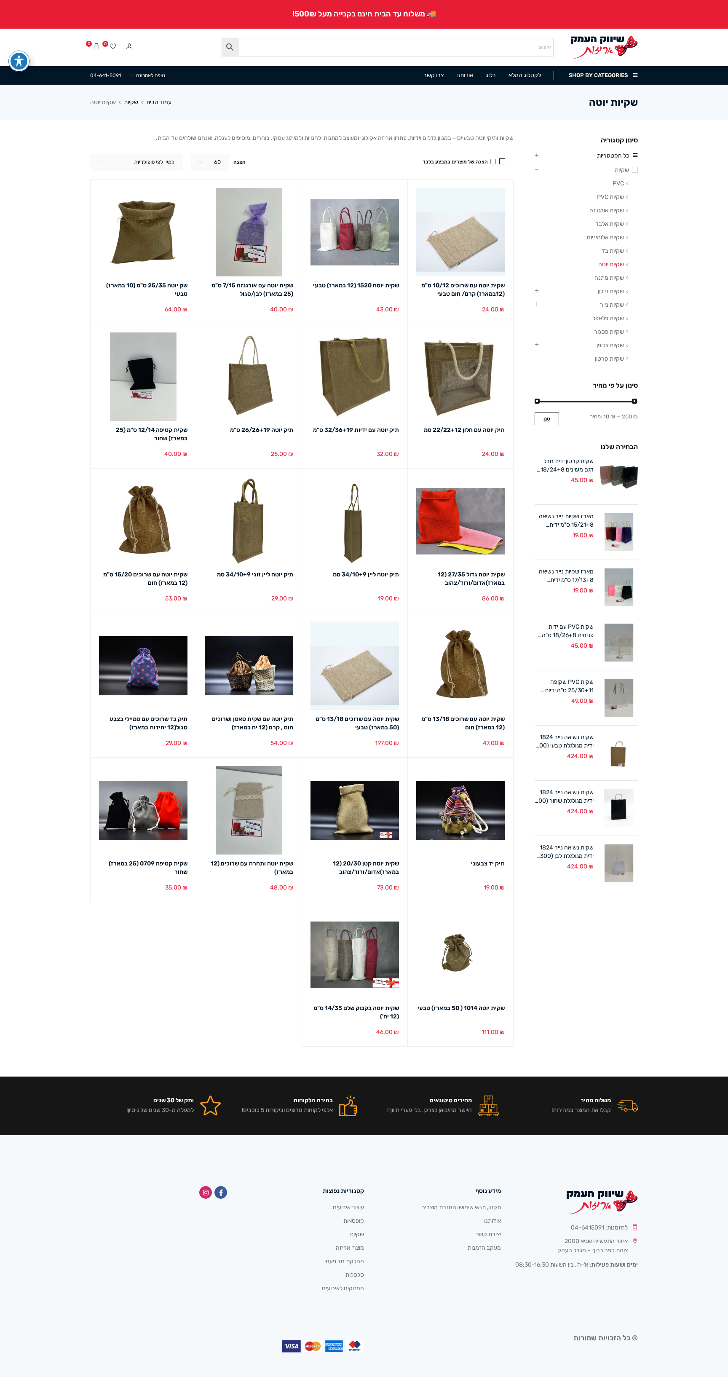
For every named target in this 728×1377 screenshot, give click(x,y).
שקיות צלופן (610, 345)
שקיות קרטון (609, 358)
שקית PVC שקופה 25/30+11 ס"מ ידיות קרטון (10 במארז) (569, 686)
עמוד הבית (158, 102)
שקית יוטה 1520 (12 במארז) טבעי (356, 285)
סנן (546, 419)
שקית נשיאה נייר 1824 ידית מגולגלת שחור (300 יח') (564, 797)
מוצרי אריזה (350, 1247)
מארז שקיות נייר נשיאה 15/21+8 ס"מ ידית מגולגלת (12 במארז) (566, 521)
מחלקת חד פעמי (344, 1261)
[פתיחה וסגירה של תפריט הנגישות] (19, 61)
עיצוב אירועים (348, 1207)
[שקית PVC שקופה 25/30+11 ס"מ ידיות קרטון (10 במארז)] (619, 698)
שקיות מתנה (609, 277)
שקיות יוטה (611, 264)
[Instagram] (205, 1192)
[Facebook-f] (220, 1192)
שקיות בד (613, 251)
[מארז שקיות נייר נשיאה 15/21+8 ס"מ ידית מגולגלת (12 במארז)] (619, 532)
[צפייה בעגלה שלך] (96, 47)
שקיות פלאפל (608, 318)
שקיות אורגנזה (606, 210)
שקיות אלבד (609, 224)
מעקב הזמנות (484, 1247)
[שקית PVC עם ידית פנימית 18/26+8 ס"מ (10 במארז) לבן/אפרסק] (619, 643)
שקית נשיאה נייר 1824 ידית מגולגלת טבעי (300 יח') (565, 742)
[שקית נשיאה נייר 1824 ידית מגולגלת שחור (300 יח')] (619, 808)
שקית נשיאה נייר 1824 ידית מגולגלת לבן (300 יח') (567, 852)
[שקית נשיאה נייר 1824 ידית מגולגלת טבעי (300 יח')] (619, 753)
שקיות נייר (612, 304)
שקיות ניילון (611, 291)
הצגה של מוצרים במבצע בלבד (456, 162)
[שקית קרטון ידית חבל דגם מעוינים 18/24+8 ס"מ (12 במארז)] (619, 477)
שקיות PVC (610, 197)
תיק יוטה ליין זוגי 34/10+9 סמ (255, 574)
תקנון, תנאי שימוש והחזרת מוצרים (461, 1207)
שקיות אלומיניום (605, 237)
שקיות (131, 102)
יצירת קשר (488, 1234)
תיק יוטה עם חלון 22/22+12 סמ (464, 430)
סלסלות (354, 1274)
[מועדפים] (113, 47)
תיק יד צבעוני (488, 863)
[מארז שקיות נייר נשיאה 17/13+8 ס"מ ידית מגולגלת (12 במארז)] (619, 587)
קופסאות (353, 1220)
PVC (618, 183)
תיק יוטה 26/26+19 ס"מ (261, 430)
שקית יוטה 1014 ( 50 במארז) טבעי (461, 1008)
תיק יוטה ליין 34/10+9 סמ (366, 574)
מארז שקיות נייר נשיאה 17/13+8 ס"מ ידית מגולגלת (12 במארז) (566, 576)
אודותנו (492, 1220)
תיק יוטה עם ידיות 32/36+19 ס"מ (356, 430)
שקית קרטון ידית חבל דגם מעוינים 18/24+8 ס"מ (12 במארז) (567, 466)
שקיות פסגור (609, 331)
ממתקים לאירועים (343, 1288)
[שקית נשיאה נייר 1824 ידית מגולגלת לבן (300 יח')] (619, 863)
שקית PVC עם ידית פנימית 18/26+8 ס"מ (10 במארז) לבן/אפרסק (565, 631)
